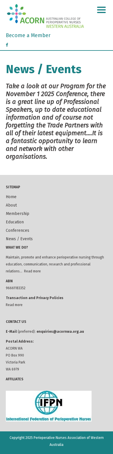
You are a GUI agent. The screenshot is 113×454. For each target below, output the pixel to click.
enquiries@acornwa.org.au (60, 332)
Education (15, 222)
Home (11, 196)
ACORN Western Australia (56, 16)
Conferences (17, 230)
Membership (17, 213)
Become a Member (28, 35)
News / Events (19, 238)
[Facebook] (7, 45)
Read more (32, 271)
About (11, 205)
